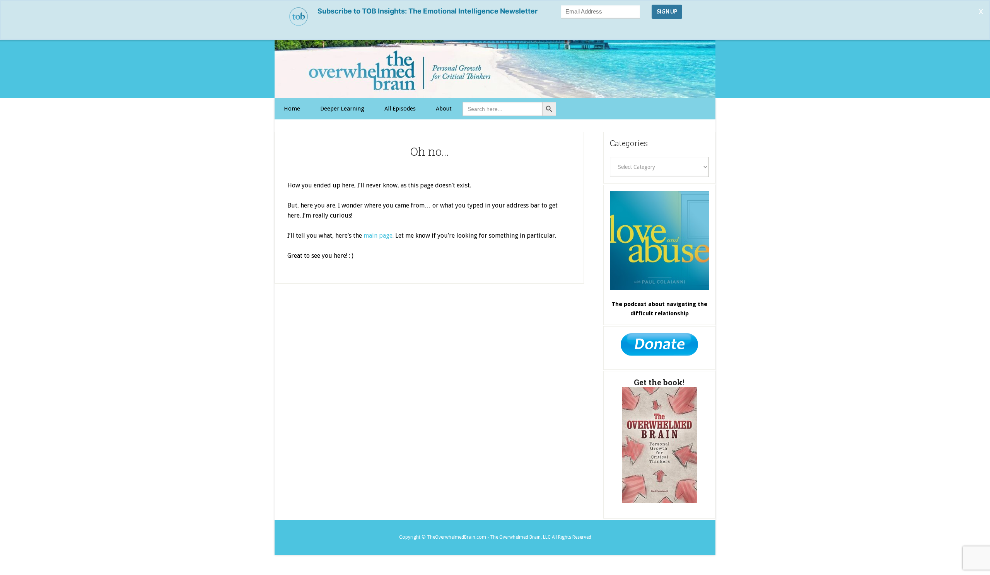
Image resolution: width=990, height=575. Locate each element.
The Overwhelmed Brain (495, 69)
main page (378, 235)
